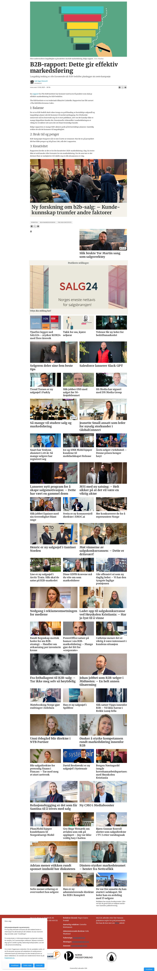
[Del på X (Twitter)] (122, 87)
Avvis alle (39, 965)
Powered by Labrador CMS (78, 968)
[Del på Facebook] (119, 87)
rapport (36, 94)
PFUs (117, 923)
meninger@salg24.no (80, 942)
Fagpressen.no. (10, 958)
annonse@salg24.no (79, 946)
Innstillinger (149, 969)
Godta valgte (27, 965)
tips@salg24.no (79, 938)
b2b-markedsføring (47, 222)
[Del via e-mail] (125, 87)
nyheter (34, 222)
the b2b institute (64, 222)
